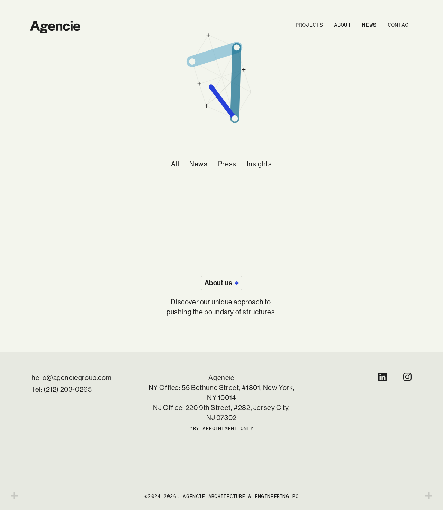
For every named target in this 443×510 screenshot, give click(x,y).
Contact (400, 25)
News (369, 25)
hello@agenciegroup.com (71, 378)
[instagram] (407, 377)
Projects (309, 25)
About (342, 25)
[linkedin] (382, 377)
